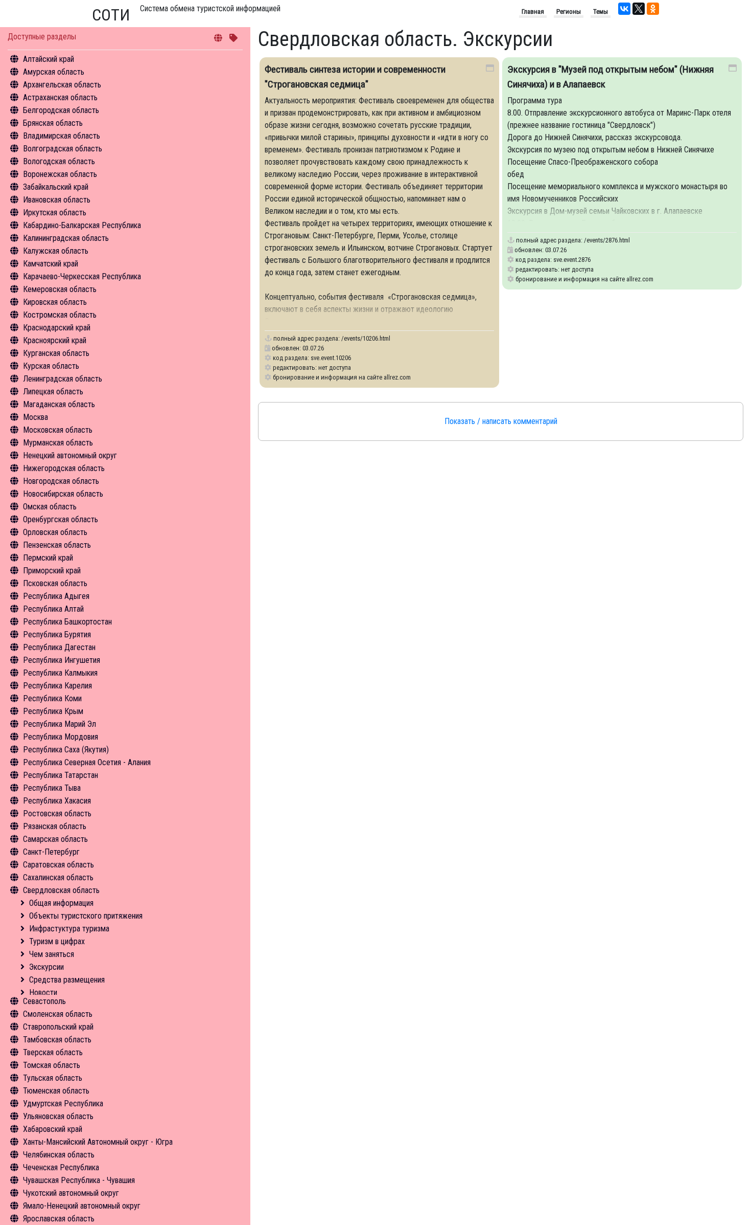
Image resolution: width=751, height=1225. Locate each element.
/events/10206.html (365, 338)
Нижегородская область (64, 468)
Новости (43, 992)
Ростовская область (57, 813)
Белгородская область (61, 110)
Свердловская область (61, 890)
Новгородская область (61, 481)
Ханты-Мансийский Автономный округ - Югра (98, 1142)
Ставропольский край (58, 1027)
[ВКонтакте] (624, 9)
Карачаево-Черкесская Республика (82, 276)
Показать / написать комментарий (500, 421)
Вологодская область (59, 161)
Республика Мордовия (60, 737)
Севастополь (44, 1001)
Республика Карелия (57, 686)
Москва (35, 417)
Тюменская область (56, 1091)
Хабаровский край (52, 1129)
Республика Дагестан (59, 647)
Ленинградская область (62, 379)
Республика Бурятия (57, 634)
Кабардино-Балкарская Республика (82, 225)
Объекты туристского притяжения (86, 916)
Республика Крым (53, 711)
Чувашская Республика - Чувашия (79, 1180)
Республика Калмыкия (60, 673)
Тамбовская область (57, 1039)
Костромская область (60, 315)
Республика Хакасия (57, 801)
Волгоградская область (62, 148)
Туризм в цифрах (57, 941)
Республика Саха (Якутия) (66, 749)
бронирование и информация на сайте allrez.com (342, 377)
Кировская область (55, 302)
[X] (638, 9)
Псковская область (55, 583)
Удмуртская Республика (63, 1103)
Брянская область (53, 123)
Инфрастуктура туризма (69, 928)
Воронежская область (60, 174)
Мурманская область (58, 443)
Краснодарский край (56, 327)
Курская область (51, 366)
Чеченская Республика (61, 1167)
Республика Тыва (52, 788)
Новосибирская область (63, 494)
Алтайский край (48, 59)
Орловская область (55, 532)
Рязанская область (54, 826)
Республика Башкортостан (67, 622)
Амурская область (53, 72)
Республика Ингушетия (61, 660)
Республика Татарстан (60, 775)
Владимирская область (61, 136)
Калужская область (55, 251)
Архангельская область (62, 85)
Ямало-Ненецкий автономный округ (81, 1206)
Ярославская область (59, 1218)
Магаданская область (59, 404)
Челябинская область (59, 1155)
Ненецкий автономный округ (70, 455)
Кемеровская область (60, 289)
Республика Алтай (53, 609)
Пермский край (48, 558)
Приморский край (52, 570)
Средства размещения (67, 980)
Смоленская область (57, 1014)
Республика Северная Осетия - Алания (87, 762)
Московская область (57, 430)
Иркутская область (54, 212)
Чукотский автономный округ (71, 1193)
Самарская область (55, 839)
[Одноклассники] (653, 9)
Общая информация (61, 903)
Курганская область (56, 353)
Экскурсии (46, 967)
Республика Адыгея (56, 596)
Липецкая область (53, 391)
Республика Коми (52, 698)
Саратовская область (58, 865)
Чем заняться (51, 954)
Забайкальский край (55, 187)
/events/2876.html (607, 240)
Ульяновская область (58, 1116)
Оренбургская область (60, 519)
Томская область (51, 1065)
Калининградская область (66, 238)
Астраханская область (60, 97)
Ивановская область (56, 200)
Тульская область (52, 1078)
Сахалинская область (58, 877)
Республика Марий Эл (59, 724)
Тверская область (53, 1052)
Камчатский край (50, 264)
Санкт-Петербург (51, 852)
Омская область (50, 506)
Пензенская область (57, 545)
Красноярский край (54, 340)
